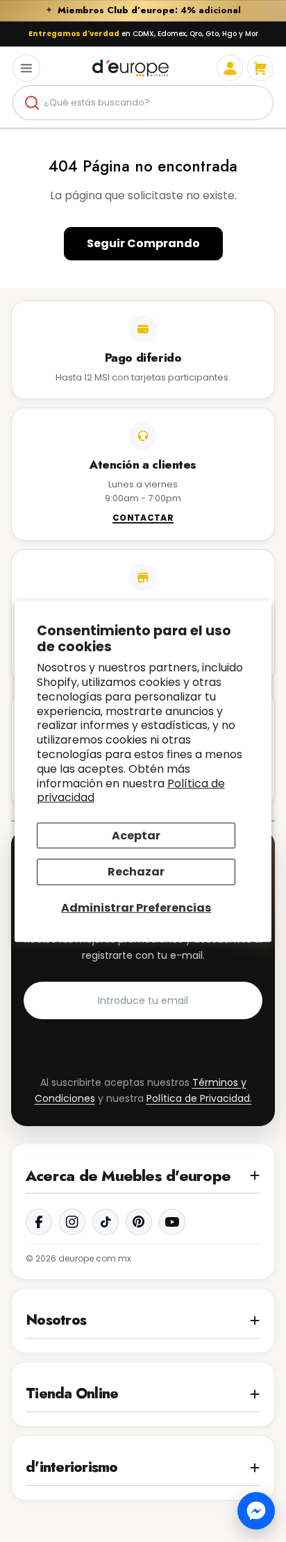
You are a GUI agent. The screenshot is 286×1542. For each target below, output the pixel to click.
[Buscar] (32, 102)
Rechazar (136, 872)
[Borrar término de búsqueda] (257, 103)
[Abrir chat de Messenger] (256, 1511)
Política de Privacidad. (199, 1098)
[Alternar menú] (26, 68)
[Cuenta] (230, 68)
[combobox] (143, 102)
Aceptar (136, 836)
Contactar (143, 518)
